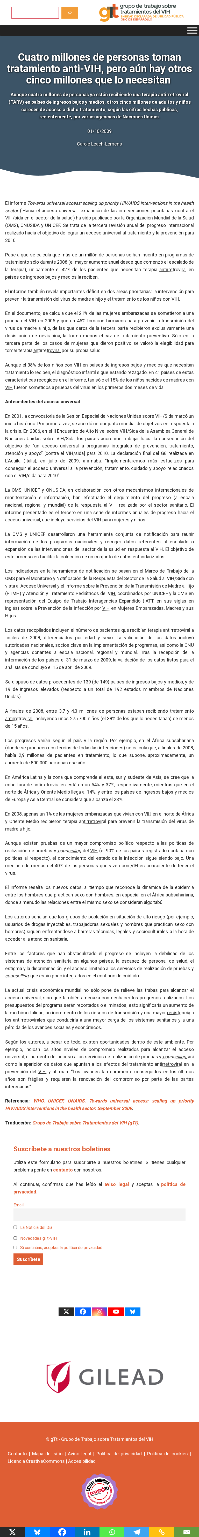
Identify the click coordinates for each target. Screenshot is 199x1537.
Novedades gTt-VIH (38, 1238)
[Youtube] (116, 1311)
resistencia (178, 1012)
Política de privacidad (119, 1453)
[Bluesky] (132, 1311)
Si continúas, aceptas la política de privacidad (61, 1247)
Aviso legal (79, 1453)
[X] (66, 1311)
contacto (63, 1170)
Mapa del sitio (47, 1453)
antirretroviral (173, 269)
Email (18, 1205)
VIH (175, 299)
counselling (69, 850)
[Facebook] (83, 1311)
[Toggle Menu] (192, 30)
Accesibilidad (82, 1461)
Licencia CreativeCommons (36, 1461)
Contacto (17, 1453)
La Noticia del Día (35, 1227)
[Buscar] (69, 12)
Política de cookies (167, 1453)
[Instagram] (99, 1311)
